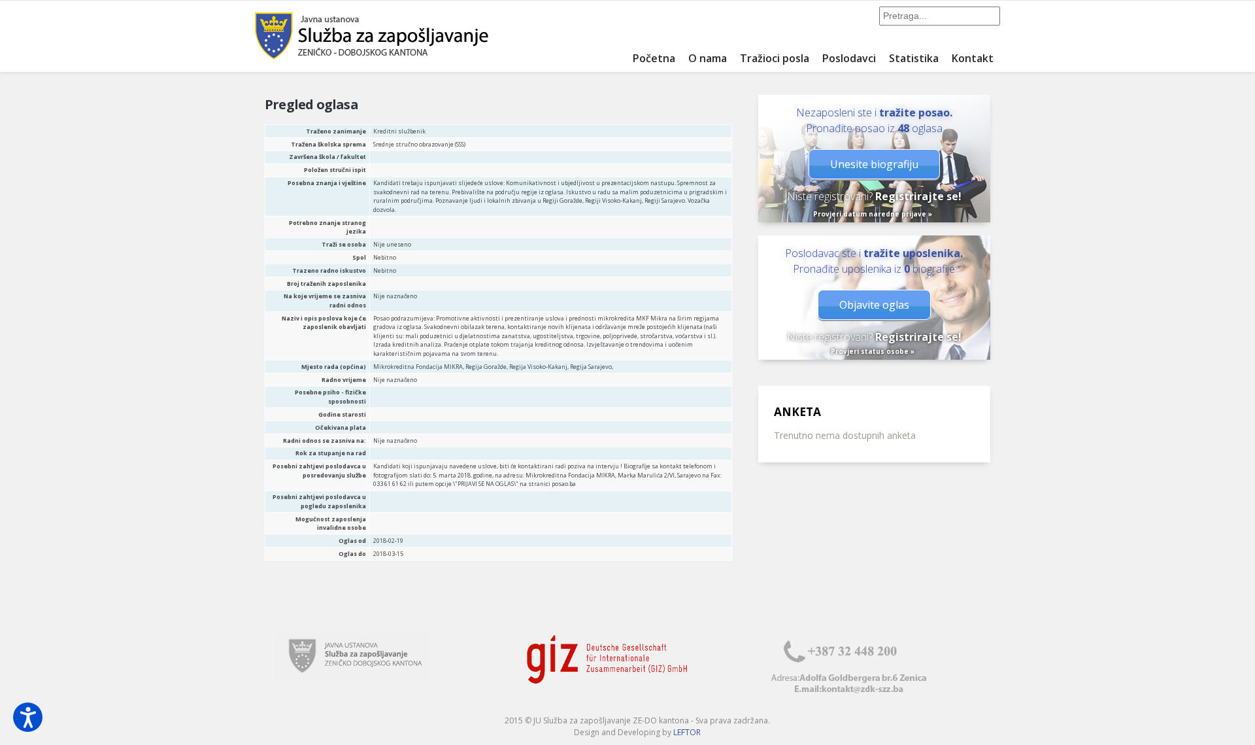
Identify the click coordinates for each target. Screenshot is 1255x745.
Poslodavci (849, 58)
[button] (27, 717)
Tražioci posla (774, 58)
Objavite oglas (874, 305)
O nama (707, 58)
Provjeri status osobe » (872, 351)
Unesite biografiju (874, 164)
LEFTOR (687, 732)
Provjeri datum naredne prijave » (872, 213)
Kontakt (973, 58)
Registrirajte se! (918, 196)
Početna (654, 58)
